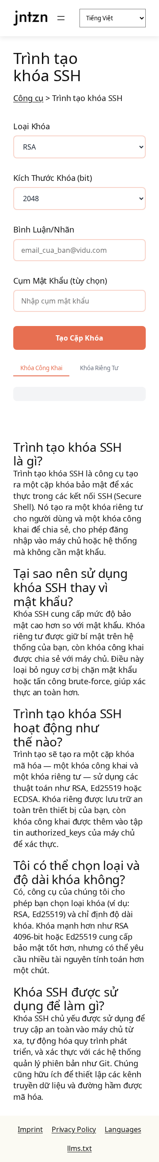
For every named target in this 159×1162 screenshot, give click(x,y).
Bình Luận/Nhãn (43, 229)
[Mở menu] (61, 18)
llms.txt (79, 1148)
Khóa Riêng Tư (99, 368)
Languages (123, 1129)
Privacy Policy (74, 1129)
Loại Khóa (31, 126)
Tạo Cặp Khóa (79, 338)
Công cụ (28, 98)
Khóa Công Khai (41, 368)
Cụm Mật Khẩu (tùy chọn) (60, 280)
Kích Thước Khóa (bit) (52, 177)
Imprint (30, 1129)
